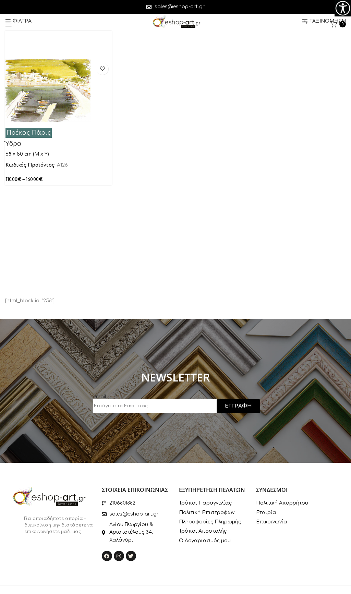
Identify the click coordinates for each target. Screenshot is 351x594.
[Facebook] (107, 556)
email (99, 396)
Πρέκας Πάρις (29, 133)
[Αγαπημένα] (102, 69)
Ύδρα (13, 144)
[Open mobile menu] (8, 24)
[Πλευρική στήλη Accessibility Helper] (343, 8)
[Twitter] (131, 556)
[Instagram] (119, 556)
